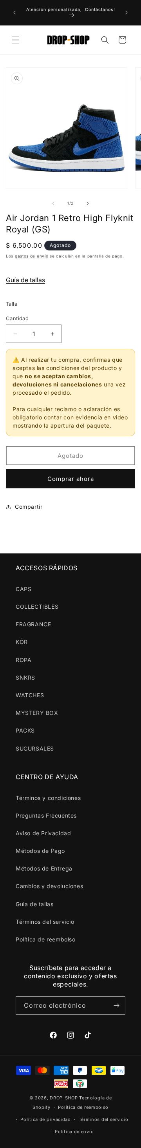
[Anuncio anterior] (14, 12)
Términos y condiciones (48, 797)
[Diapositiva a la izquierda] (53, 203)
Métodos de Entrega (44, 868)
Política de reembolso (46, 939)
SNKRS (25, 677)
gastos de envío (32, 256)
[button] (15, 40)
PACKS (25, 730)
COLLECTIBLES (37, 606)
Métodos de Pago (40, 850)
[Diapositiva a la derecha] (87, 203)
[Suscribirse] (116, 1005)
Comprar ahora (70, 478)
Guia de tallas (34, 904)
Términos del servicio (45, 921)
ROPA (23, 660)
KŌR (22, 641)
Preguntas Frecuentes (46, 815)
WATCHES (30, 695)
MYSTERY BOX (37, 712)
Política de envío (74, 1131)
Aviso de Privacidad (43, 833)
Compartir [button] (28, 506)
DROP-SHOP (64, 1098)
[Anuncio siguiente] (126, 12)
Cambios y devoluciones (49, 886)
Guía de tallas (25, 280)
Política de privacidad (45, 1119)
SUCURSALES (35, 748)
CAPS (23, 589)
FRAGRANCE (33, 624)
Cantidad (17, 318)
